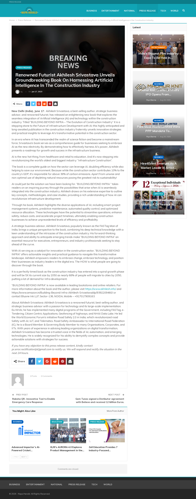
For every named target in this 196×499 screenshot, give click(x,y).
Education (57, 422)
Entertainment (110, 10)
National (129, 10)
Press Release (15, 2)
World (174, 10)
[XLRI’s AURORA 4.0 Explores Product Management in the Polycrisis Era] (68, 430)
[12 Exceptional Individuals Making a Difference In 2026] (158, 198)
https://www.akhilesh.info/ (100, 288)
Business (92, 10)
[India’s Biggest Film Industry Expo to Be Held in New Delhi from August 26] (158, 51)
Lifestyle (158, 194)
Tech (163, 10)
